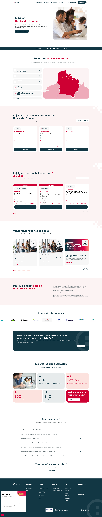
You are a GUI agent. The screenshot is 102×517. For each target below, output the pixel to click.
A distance (41, 486)
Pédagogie (67, 490)
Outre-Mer (41, 496)
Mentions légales (35, 510)
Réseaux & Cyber (29, 488)
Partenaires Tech (68, 488)
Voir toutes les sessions (82, 120)
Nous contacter (81, 494)
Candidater (81, 2)
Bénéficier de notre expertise (57, 491)
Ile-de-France (41, 495)
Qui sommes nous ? (68, 487)
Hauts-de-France (42, 494)
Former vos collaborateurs (56, 487)
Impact (66, 493)
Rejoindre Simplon (68, 498)
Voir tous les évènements (82, 232)
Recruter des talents (55, 488)
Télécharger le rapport (74, 399)
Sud (39, 498)
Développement (29, 487)
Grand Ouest (41, 491)
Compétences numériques (31, 491)
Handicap (67, 495)
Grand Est (41, 489)
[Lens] (68, 78)
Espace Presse (80, 490)
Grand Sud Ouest (42, 492)
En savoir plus (81, 346)
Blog (78, 487)
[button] (39, 2)
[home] (16, 2)
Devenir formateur (68, 496)
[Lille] (69, 76)
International (67, 500)
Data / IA (27, 490)
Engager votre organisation (57, 490)
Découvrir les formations (22, 31)
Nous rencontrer (72, 2)
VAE (65, 491)
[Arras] (62, 77)
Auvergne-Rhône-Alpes (43, 488)
